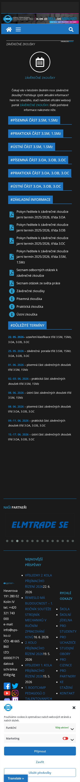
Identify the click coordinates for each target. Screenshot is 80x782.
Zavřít (40, 762)
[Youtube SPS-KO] (7, 692)
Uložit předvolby (40, 773)
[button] (74, 707)
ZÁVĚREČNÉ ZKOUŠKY (40, 78)
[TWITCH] (14, 699)
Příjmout (40, 751)
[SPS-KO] (40, 16)
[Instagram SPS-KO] (15, 692)
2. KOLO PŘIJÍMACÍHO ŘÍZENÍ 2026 (34, 648)
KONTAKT (67, 693)
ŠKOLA (65, 609)
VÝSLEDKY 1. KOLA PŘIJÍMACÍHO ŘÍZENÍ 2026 (38, 671)
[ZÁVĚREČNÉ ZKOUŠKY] (40, 62)
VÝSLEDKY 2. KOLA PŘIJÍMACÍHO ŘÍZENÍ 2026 (38, 581)
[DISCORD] (7, 699)
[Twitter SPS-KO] (15, 685)
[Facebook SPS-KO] (7, 685)
